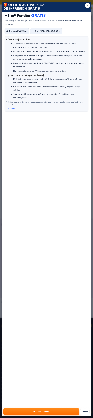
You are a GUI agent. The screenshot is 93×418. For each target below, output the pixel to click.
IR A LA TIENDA (41, 411)
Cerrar (85, 411)
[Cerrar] (87, 5)
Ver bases (10, 108)
